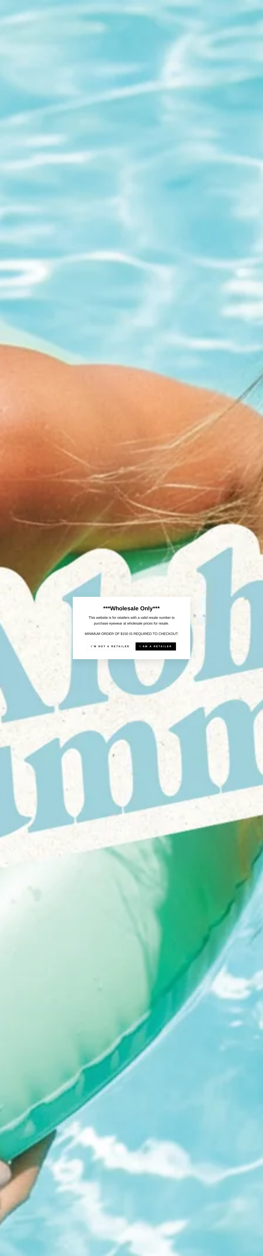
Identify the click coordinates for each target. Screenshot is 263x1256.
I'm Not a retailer (110, 646)
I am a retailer (156, 646)
